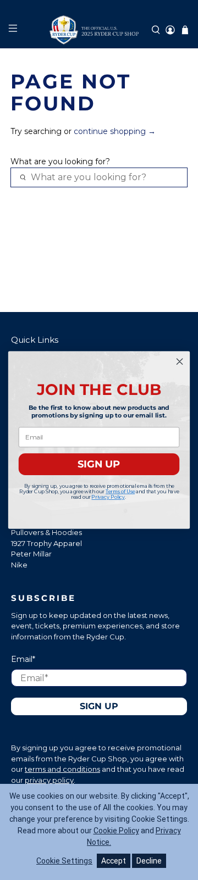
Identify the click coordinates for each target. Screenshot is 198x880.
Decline (149, 860)
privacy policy (49, 780)
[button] (155, 30)
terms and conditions (62, 769)
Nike (19, 564)
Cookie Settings (64, 860)
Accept (113, 860)
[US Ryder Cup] (99, 30)
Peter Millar (31, 553)
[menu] (12, 30)
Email (23, 659)
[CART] (185, 30)
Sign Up (99, 706)
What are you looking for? (60, 161)
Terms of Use (120, 491)
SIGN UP (99, 464)
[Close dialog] (180, 361)
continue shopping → (115, 131)
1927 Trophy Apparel (46, 543)
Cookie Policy (116, 830)
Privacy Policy (107, 497)
